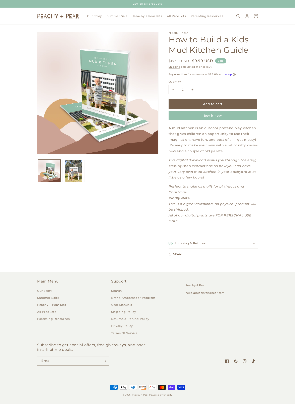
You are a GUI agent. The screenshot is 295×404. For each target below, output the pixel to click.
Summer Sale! (48, 298)
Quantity (175, 81)
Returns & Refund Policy (130, 319)
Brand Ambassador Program (133, 298)
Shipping (174, 66)
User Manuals (121, 305)
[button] (238, 16)
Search (116, 291)
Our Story (44, 291)
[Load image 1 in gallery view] (49, 171)
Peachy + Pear (140, 395)
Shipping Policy (123, 312)
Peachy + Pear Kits (51, 305)
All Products (46, 312)
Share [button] (177, 254)
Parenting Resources (53, 319)
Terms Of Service (124, 333)
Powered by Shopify (160, 395)
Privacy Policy (122, 326)
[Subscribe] (104, 361)
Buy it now (213, 115)
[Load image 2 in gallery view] (73, 171)
